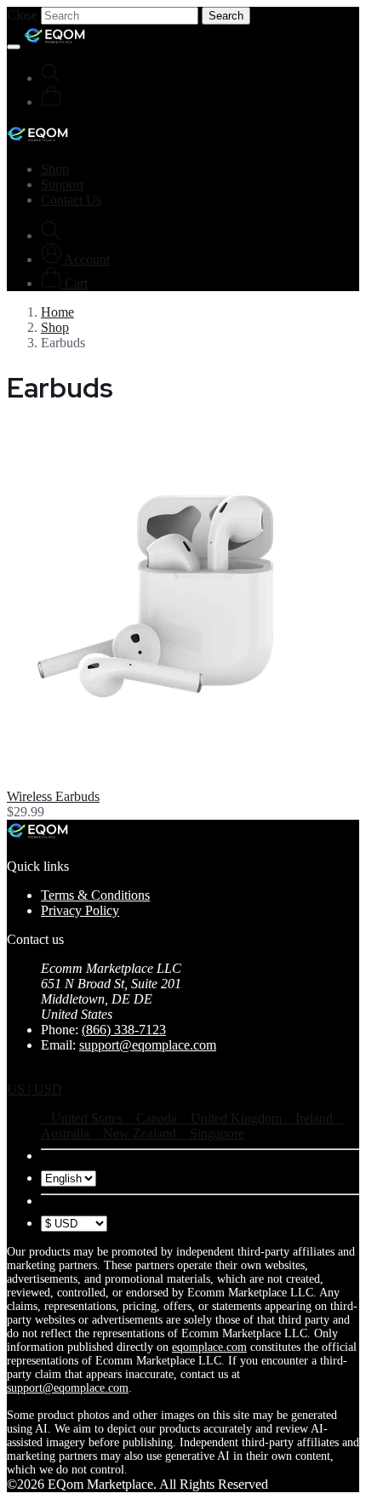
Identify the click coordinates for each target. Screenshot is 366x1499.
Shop (55, 169)
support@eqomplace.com (147, 1045)
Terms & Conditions (95, 895)
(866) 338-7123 (124, 1029)
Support (62, 184)
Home (57, 312)
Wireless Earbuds (53, 796)
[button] (75, 259)
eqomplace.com (209, 1347)
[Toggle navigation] (13, 46)
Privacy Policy (80, 910)
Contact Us (71, 199)
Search (226, 15)
